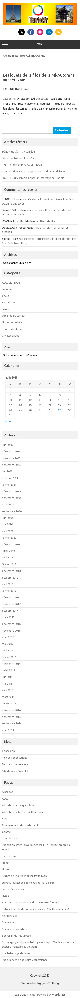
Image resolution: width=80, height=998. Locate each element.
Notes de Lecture (12, 322)
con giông (56, 98)
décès (5, 295)
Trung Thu (16, 113)
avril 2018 (7, 584)
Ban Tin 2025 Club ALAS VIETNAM (22, 164)
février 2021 (9, 484)
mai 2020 (7, 524)
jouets (70, 103)
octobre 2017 (10, 610)
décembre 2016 (11, 623)
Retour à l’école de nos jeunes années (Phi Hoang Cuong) (35, 909)
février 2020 (9, 537)
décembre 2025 (11, 451)
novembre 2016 (11, 630)
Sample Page (9, 915)
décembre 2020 (11, 491)
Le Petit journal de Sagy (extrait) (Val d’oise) (28, 882)
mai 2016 (7, 643)
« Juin (9, 421)
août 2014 (8, 730)
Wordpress (58, 994)
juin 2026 (7, 444)
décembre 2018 (11, 570)
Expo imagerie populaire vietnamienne (25, 959)
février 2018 (9, 590)
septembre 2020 (12, 511)
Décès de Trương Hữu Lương (19, 158)
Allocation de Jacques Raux (18, 805)
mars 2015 (8, 696)
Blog (4, 818)
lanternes (21, 108)
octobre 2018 (10, 577)
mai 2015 (7, 683)
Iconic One (20, 994)
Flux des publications (14, 757)
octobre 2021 (10, 478)
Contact (6, 831)
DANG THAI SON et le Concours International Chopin (33, 177)
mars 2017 (8, 617)
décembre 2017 (11, 597)
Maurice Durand (55, 108)
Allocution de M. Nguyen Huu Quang (23, 811)
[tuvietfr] (40, 24)
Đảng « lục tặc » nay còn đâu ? (19, 151)
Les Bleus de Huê (46, 221)
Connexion (8, 750)
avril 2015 (7, 690)
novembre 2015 (11, 663)
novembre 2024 (11, 464)
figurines (45, 103)
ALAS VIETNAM (11, 282)
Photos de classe (12, 329)
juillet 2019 (8, 550)
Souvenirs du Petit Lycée (16, 935)
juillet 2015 (8, 670)
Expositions (9, 302)
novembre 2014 (11, 716)
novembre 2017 (11, 603)
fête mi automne (28, 103)
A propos (7, 791)
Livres (5, 309)
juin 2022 (7, 471)
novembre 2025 (11, 458)
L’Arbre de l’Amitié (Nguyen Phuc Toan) (25, 875)
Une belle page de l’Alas (16, 953)
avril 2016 (7, 650)
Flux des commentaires (16, 764)
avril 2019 (7, 557)
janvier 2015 (9, 703)
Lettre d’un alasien (13, 889)
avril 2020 (7, 531)
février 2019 (9, 564)
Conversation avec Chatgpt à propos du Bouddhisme (33, 171)
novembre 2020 (11, 497)
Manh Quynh (36, 108)
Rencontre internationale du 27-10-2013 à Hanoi (30, 902)
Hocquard (58, 103)
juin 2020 (7, 517)
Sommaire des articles (15, 929)
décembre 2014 (11, 710)
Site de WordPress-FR (15, 771)
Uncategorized (26, 98)
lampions (8, 108)
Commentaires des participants (20, 825)
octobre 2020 (10, 504)
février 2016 (9, 657)
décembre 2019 (11, 544)
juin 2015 (7, 676)
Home (5, 862)
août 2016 (8, 637)
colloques (8, 289)
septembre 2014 (12, 723)
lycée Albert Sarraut (13, 315)
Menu (40, 43)
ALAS (5, 798)
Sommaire (8, 922)
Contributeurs (10, 838)
